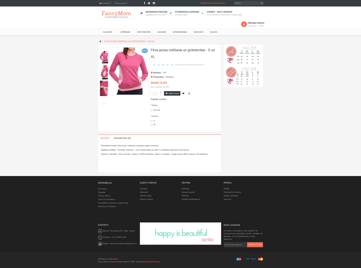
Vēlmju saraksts (231, 196)
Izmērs (155, 116)
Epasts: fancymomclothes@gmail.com (120, 243)
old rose (157, 110)
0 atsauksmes (181, 65)
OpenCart (113, 259)
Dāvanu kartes (146, 199)
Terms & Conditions (106, 199)
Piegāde (101, 192)
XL (155, 124)
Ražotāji (185, 188)
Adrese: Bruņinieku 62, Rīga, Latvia (119, 231)
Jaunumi (227, 199)
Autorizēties (220, 3)
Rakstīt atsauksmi (197, 65)
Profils (226, 188)
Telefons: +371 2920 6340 (114, 237)
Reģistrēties (206, 3)
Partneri (185, 196)
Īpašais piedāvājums (191, 199)
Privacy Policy (104, 196)
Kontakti (143, 188)
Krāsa (154, 105)
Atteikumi (144, 192)
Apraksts (105, 138)
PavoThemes (154, 262)
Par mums (102, 189)
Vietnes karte (146, 196)
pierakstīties (255, 245)
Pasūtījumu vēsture (232, 192)
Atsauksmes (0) (122, 138)
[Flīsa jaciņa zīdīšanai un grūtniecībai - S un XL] (105, 57)
